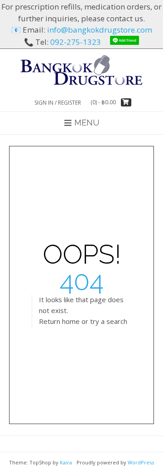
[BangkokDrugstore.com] (81, 69)
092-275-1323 (75, 42)
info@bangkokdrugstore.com (99, 29)
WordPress (141, 462)
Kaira (66, 462)
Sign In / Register (57, 102)
